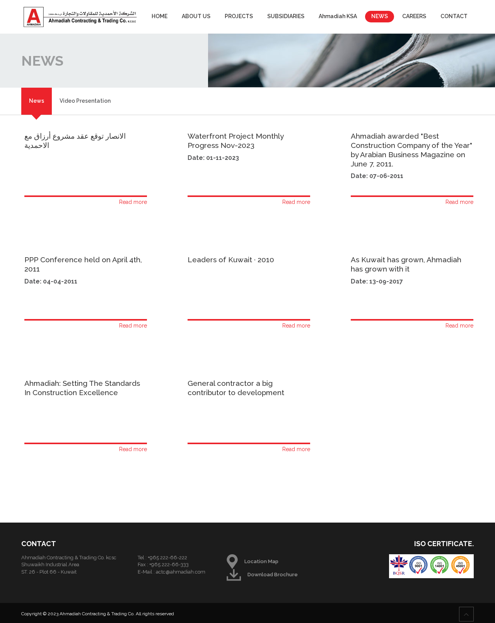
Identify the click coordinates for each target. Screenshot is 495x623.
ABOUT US (196, 16)
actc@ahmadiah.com (180, 572)
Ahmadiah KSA (338, 16)
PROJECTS (239, 16)
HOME (159, 16)
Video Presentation (85, 101)
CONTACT (454, 16)
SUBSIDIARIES (285, 16)
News (36, 101)
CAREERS (414, 16)
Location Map (261, 561)
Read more (133, 202)
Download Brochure (273, 574)
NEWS (379, 16)
